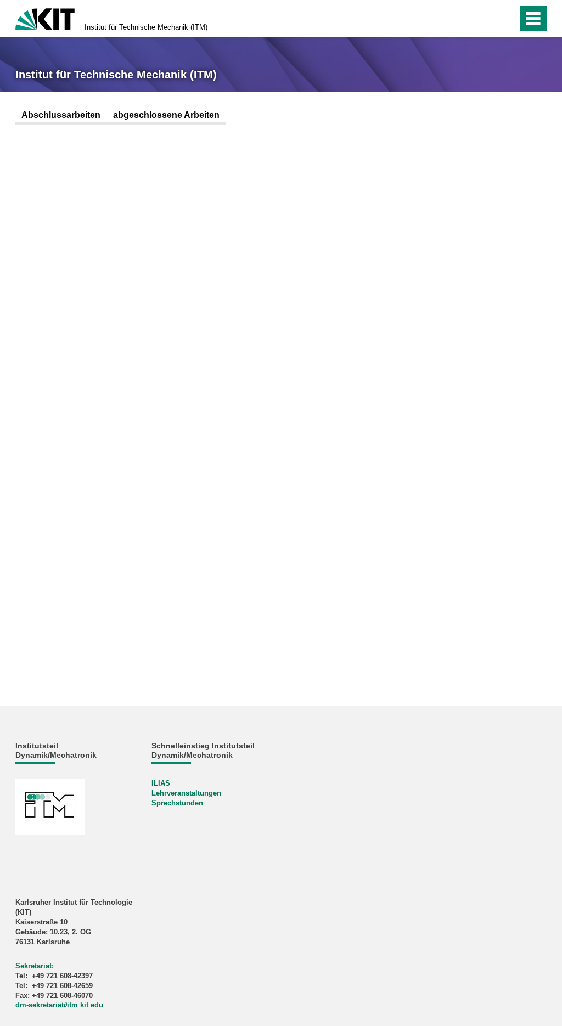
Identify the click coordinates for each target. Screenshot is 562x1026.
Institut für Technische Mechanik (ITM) (146, 27)
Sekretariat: (34, 966)
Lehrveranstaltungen (186, 793)
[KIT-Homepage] (45, 17)
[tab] (60, 115)
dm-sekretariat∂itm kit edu (59, 1005)
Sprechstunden (177, 803)
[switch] (486, 19)
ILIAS (160, 783)
